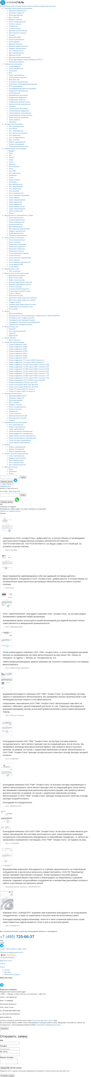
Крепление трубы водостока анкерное (23, 298)
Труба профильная (16, 211)
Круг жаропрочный (15, 184)
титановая (12, 122)
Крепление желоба (16, 295)
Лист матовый (14, 191)
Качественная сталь (11, 269)
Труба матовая (14, 180)
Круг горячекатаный (16, 50)
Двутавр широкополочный (18, 46)
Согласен (4, 1028)
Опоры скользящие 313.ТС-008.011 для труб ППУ (27, 380)
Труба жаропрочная (16, 233)
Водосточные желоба (16, 280)
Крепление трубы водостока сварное (22, 300)
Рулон (11, 177)
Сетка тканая (13, 266)
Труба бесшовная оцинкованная (21, 431)
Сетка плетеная (14, 255)
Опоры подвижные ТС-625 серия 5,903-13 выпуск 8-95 (29, 369)
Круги (11, 153)
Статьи (2, 963)
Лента (11, 168)
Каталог (3, 6)
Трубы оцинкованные (16, 75)
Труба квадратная (15, 204)
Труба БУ (12, 333)
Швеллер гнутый (15, 55)
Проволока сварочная (17, 249)
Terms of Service (48, 1020)
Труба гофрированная (17, 200)
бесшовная (13, 70)
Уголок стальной (15, 28)
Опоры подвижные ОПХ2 (18, 355)
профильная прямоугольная (19, 102)
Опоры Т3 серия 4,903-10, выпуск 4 (22, 389)
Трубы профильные (16, 68)
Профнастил (13, 26)
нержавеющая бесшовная (18, 95)
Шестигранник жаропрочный (19, 229)
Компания (31, 6)
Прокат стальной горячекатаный (16, 453)
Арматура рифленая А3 (17, 10)
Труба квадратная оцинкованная (21, 433)
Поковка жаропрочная (17, 220)
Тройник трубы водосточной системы (22, 304)
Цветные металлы (11, 467)
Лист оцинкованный (16, 131)
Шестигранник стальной (17, 33)
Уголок (11, 162)
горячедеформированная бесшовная (22, 88)
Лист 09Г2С (13, 128)
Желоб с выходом (15, 286)
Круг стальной (14, 17)
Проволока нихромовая (17, 244)
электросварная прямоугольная (20, 115)
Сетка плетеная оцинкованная (20, 257)
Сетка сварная (14, 197)
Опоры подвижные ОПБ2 (18, 346)
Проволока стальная (16, 251)
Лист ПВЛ (12, 171)
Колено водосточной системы (20, 291)
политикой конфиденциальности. (49, 1025)
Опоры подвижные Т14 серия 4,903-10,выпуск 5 (26, 362)
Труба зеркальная (15, 202)
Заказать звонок (6, 481)
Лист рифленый (14, 135)
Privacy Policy (36, 1020)
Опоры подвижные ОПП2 (18, 351)
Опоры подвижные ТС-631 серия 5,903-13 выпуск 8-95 (29, 371)
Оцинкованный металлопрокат (15, 422)
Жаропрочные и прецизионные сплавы (18, 215)
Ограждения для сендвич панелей (21, 318)
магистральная (14, 93)
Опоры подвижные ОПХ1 (18, 353)
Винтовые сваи (14, 79)
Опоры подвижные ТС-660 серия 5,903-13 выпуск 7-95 (29, 375)
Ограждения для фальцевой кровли (22, 320)
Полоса (11, 157)
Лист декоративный (16, 186)
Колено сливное (15, 293)
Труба (11, 160)
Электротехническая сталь (18, 146)
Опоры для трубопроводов (14, 342)
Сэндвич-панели (15, 302)
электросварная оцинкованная (20, 113)
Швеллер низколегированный (19, 57)
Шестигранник (14, 166)
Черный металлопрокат (13, 393)
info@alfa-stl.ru (5, 486)
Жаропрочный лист (16, 224)
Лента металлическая (17, 240)
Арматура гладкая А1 (16, 13)
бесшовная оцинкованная (18, 82)
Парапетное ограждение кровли (20, 324)
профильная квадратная (18, 97)
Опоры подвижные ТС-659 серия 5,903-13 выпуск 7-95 (29, 373)
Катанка (12, 35)
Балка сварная (14, 42)
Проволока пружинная (17, 246)
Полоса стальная (15, 24)
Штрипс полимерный (16, 144)
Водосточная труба (16, 277)
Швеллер (12, 164)
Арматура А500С (15, 37)
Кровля (7, 311)
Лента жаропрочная (16, 217)
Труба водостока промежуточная (21, 306)
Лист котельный (14, 271)
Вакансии (38, 6)
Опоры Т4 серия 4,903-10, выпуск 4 (22, 391)
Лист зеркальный (15, 188)
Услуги (24, 6)
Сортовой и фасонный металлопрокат (18, 8)
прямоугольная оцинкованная (20, 104)
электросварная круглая (18, 77)
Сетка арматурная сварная (19, 253)
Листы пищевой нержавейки (19, 195)
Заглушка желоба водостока (19, 289)
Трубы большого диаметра (18, 117)
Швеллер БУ (13, 335)
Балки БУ (12, 329)
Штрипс (11, 213)
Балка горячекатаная (16, 39)
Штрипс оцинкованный (17, 142)
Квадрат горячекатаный (17, 48)
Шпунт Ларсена (10, 338)
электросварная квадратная (19, 111)
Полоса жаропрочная (17, 222)
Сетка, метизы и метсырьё (14, 237)
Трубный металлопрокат (13, 64)
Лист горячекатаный (16, 126)
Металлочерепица (15, 313)
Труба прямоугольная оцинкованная (22, 436)
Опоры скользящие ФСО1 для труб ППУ (23, 384)
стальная (12, 106)
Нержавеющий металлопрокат (15, 148)
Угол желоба (13, 309)
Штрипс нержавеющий (17, 451)
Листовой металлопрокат (13, 124)
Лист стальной (14, 139)
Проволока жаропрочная (18, 235)
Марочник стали (6, 960)
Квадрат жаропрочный (17, 231)
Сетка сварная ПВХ (16, 264)
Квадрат (12, 151)
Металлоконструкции (14, 6)
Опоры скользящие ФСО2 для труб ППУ (23, 387)
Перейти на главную (7, 511)
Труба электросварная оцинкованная (22, 438)
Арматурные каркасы (16, 62)
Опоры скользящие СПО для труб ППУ (23, 382)
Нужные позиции (6, 1057)
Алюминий (13, 471)
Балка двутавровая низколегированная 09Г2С (26, 59)
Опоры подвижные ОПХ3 (18, 358)
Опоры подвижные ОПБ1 (18, 344)
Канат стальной (14, 242)
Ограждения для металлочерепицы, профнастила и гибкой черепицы (34, 315)
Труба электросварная (17, 208)
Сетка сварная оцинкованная (19, 262)
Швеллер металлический (18, 30)
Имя (1, 1040)
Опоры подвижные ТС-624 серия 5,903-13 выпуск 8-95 (29, 367)
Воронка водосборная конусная (20, 282)
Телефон (3, 1046)
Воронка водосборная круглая (20, 284)
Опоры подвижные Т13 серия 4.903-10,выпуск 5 (26, 360)
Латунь (11, 473)
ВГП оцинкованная (16, 86)
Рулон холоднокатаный (17, 21)
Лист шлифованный (16, 193)
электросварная (15, 66)
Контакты (52, 6)
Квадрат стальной (15, 19)
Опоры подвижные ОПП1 (18, 349)
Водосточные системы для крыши (16, 273)
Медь (11, 469)
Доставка (45, 6)
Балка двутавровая (16, 15)
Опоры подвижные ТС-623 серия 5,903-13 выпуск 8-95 (29, 364)
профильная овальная (17, 99)
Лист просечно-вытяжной (18, 133)
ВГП (10, 73)
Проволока (13, 175)
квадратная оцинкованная (18, 90)
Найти (23, 477)
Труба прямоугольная (17, 206)
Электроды (13, 182)
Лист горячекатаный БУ (17, 331)
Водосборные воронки (17, 275)
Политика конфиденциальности (11, 952)
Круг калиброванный (16, 53)
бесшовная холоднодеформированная (23, 84)
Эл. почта (3, 1051)
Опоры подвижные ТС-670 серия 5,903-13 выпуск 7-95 (29, 378)
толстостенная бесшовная (18, 108)
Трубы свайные (14, 119)
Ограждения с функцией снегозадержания (24, 322)
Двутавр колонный (15, 44)
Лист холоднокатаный (17, 137)
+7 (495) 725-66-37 (7, 484)
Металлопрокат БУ (11, 326)
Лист (10, 155)
